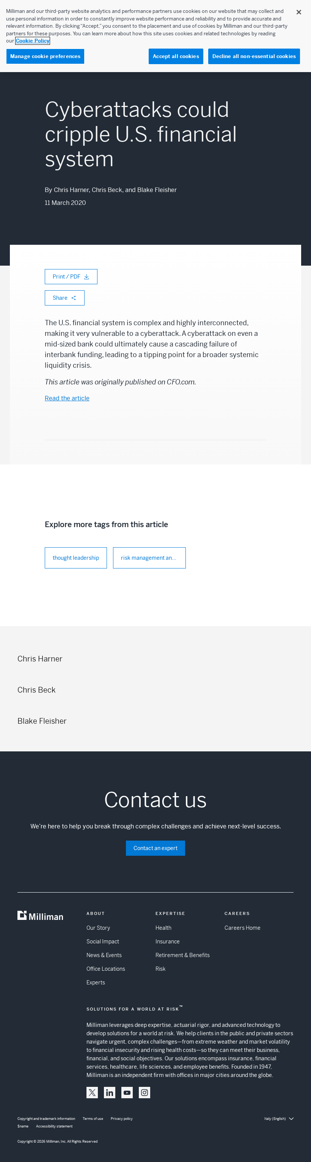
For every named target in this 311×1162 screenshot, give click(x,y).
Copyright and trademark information (46, 1118)
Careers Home (243, 927)
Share (60, 297)
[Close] (299, 12)
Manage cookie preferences (45, 56)
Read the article (67, 398)
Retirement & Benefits (183, 955)
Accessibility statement (54, 1126)
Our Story (98, 927)
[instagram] (144, 1092)
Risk (160, 968)
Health (163, 927)
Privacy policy (122, 1118)
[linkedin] (109, 1092)
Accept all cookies (176, 56)
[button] (92, 1092)
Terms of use (93, 1118)
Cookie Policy (32, 41)
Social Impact (102, 941)
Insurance (168, 941)
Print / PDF (66, 276)
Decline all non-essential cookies (254, 56)
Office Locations (105, 968)
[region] (155, 36)
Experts (95, 982)
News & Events (104, 955)
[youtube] (127, 1092)
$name (22, 1126)
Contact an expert (155, 848)
